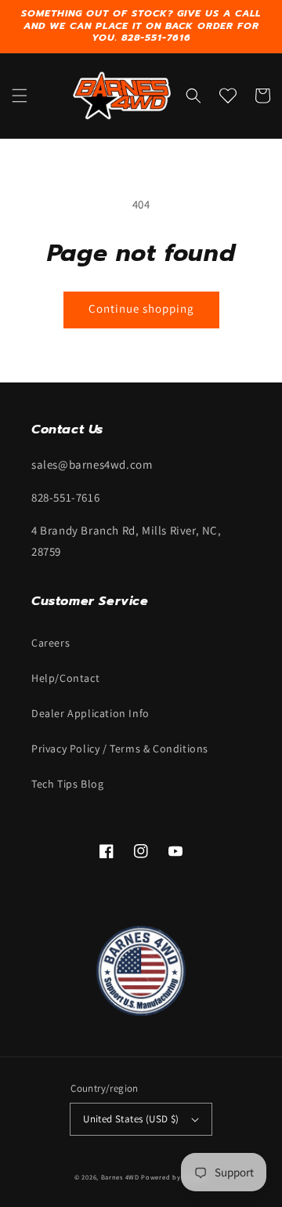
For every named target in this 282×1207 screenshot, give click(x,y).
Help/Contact (65, 678)
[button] (19, 95)
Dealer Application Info (90, 713)
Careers (50, 643)
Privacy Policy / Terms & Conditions (119, 748)
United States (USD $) (131, 1118)
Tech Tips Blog (67, 784)
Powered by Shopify (174, 1177)
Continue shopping (141, 308)
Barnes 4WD (120, 1177)
